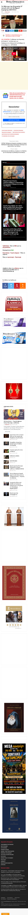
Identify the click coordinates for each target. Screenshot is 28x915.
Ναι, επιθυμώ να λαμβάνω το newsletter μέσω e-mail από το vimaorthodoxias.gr (14, 124)
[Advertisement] (14, 76)
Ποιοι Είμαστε (10, 897)
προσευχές (10, 257)
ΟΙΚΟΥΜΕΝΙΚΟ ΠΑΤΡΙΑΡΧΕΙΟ (7, 844)
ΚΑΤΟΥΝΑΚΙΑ (13, 461)
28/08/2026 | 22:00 (13, 187)
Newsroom (7, 11)
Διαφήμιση (3, 897)
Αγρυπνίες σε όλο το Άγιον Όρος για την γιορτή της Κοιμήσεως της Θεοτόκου (17, 436)
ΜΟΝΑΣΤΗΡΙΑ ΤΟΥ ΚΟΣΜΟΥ (7, 858)
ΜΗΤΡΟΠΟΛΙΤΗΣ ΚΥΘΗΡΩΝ (19, 132)
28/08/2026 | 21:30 (13, 210)
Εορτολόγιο (6, 253)
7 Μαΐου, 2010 (12, 457)
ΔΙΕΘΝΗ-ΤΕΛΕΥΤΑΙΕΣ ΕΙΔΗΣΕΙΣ (7, 851)
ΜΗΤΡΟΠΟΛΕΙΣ (5, 13)
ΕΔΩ (12, 250)
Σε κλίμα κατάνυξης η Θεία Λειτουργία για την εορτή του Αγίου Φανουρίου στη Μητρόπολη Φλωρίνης (13, 231)
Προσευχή (18, 257)
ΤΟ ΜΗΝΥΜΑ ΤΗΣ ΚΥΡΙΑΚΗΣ (8, 136)
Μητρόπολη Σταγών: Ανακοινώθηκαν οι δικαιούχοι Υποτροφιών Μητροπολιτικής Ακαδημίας (13, 183)
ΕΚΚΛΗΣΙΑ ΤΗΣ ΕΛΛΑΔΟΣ (6, 852)
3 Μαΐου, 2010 (12, 462)
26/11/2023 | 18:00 (15, 11)
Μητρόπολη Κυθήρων (6, 132)
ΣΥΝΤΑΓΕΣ (3, 864)
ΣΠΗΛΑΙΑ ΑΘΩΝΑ (14, 456)
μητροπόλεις (6, 247)
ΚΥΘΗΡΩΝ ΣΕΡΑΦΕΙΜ (18, 130)
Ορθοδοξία (6, 246)
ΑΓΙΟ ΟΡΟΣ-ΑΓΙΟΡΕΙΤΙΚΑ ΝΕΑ (7, 854)
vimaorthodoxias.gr (7, 901)
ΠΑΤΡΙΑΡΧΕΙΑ (4, 847)
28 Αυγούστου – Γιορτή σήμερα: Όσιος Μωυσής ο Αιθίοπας (13, 422)
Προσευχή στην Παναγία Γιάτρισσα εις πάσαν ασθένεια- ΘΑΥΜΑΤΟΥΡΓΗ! (17, 467)
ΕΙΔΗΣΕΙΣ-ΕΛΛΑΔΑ (5, 849)
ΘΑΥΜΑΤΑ (3, 861)
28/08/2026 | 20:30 (13, 235)
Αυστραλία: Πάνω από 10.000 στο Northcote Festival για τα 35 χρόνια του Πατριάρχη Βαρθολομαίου (16, 485)
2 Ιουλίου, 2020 (13, 470)
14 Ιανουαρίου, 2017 (13, 496)
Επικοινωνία (17, 897)
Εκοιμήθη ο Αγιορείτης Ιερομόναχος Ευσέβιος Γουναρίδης (16, 444)
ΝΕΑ (15, 246)
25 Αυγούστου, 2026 (13, 479)
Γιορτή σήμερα (14, 253)
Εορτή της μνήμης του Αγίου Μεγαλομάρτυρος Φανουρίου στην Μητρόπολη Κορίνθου (13, 207)
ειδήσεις (17, 268)
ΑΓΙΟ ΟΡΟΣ (3, 856)
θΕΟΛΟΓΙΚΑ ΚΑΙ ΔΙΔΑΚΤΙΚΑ (7, 863)
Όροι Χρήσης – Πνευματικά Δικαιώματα (9, 898)
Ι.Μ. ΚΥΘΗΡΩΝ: (5, 39)
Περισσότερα (7, 431)
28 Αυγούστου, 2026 (13, 424)
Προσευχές (3, 859)
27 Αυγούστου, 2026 (13, 439)
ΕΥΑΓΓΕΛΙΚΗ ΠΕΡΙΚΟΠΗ (7, 130)
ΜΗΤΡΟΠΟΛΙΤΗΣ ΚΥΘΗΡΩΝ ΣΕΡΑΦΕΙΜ (10, 134)
